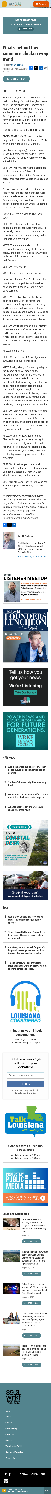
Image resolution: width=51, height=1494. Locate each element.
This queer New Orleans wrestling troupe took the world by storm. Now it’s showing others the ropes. (27, 965)
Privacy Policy (11, 1428)
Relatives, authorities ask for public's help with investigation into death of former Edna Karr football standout (26, 950)
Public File (9, 1434)
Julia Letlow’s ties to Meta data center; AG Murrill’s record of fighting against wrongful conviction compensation (34, 1319)
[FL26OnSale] (25, 636)
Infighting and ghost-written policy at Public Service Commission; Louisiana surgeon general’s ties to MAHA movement (35, 1257)
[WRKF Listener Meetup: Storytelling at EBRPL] (25, 588)
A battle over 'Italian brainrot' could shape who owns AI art (25, 808)
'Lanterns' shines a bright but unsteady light (27, 784)
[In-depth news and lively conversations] (25, 1002)
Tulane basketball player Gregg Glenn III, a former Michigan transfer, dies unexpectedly (26, 935)
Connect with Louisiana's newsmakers (25, 1148)
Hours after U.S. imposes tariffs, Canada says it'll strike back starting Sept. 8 (28, 796)
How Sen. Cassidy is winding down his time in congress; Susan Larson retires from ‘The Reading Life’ (34, 1225)
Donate (42, 4)
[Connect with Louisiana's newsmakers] (25, 1122)
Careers (8, 1440)
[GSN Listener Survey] (25, 687)
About (8, 1417)
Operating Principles (14, 1452)
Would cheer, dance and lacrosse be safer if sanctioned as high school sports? (25, 919)
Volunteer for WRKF (13, 1446)
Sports (7, 907)
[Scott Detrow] (9, 540)
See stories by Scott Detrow (32, 556)
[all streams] (47, 1490)
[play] (4, 1490)
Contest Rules (11, 1458)
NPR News (9, 757)
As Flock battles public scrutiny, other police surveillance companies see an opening (27, 769)
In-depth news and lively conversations (25, 1032)
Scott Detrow (17, 64)
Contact (8, 1423)
